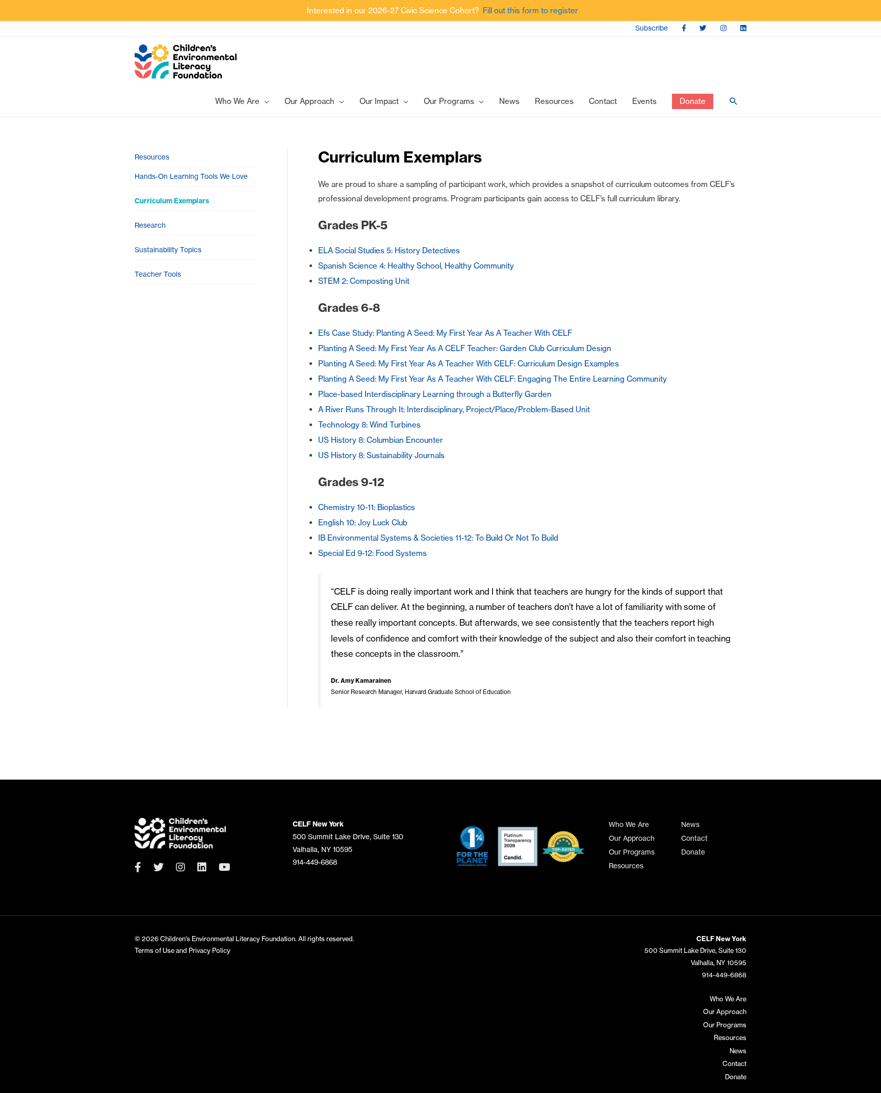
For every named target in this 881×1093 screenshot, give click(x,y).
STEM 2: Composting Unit (363, 281)
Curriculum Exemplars (172, 201)
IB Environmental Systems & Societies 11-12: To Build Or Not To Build (438, 538)
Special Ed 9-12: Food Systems (372, 553)
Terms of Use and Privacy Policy (182, 950)
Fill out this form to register (530, 10)
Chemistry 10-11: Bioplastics (366, 507)
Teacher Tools (158, 274)
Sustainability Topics (168, 250)
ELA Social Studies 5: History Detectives (389, 250)
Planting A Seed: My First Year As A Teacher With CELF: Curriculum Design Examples (468, 363)
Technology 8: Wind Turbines (369, 425)
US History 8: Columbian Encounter (380, 440)
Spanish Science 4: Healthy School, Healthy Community (416, 266)
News (690, 824)
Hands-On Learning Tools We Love (191, 176)
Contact (694, 838)
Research (150, 225)
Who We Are (629, 824)
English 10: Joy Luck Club (362, 522)
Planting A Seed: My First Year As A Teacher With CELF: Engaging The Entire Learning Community (492, 379)
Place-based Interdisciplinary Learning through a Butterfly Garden (435, 394)
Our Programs (632, 852)
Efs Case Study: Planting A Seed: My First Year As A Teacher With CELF (445, 333)
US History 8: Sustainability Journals (381, 455)
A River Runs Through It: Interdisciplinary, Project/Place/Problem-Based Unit (454, 409)
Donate (693, 852)
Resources (152, 157)
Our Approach (632, 838)
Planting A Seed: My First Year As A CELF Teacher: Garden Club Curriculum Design (464, 348)
